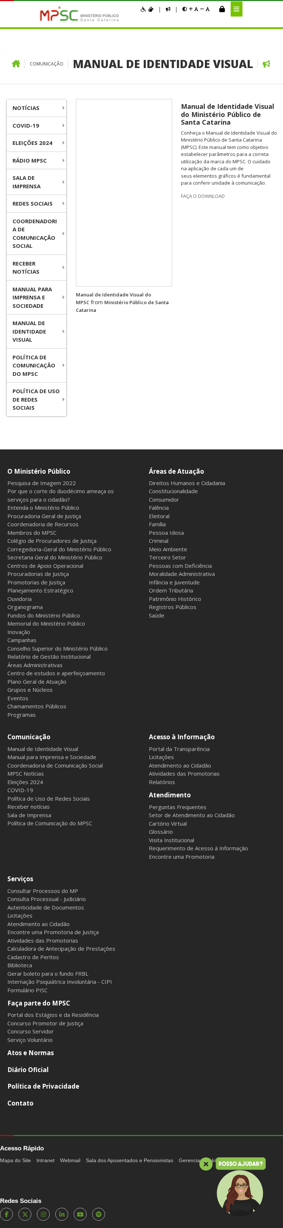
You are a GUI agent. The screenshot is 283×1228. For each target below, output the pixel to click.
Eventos (17, 698)
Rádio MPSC (30, 160)
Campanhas (21, 640)
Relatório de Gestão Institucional (49, 656)
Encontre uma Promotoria (181, 856)
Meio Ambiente (168, 549)
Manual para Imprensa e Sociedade (32, 297)
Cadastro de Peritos (33, 957)
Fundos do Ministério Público (43, 615)
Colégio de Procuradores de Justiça (52, 540)
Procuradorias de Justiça (38, 573)
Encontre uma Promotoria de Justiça (53, 932)
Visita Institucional (171, 840)
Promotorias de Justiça (36, 582)
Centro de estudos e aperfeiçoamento (56, 673)
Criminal (158, 540)
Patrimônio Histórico (175, 598)
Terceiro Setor (167, 557)
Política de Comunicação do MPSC (34, 365)
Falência (159, 507)
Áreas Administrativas (35, 665)
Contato (20, 1103)
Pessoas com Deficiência (180, 565)
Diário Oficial (28, 1069)
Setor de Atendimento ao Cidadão (192, 815)
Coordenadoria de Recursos (42, 524)
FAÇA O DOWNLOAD (203, 196)
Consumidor (164, 499)
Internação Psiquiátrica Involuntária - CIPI (59, 981)
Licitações (161, 757)
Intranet (45, 1160)
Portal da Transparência (179, 748)
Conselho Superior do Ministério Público (57, 648)
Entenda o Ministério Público (43, 507)
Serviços (20, 879)
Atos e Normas (30, 1053)
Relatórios (162, 782)
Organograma (25, 607)
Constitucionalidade (173, 491)
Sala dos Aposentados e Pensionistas (129, 1160)
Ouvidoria (19, 598)
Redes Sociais (33, 203)
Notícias (26, 107)
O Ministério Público (38, 471)
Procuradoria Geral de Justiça (44, 516)
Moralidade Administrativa (182, 573)
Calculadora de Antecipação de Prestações (61, 948)
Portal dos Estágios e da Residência (53, 1014)
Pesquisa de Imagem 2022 (41, 483)
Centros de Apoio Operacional (45, 565)
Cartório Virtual (168, 823)
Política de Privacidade (43, 1086)
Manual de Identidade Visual (163, 63)
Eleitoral (159, 516)
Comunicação (46, 64)
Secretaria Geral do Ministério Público (54, 557)
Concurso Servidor (30, 1031)
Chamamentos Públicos (36, 706)
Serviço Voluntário (30, 1039)
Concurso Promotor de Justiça (45, 1023)
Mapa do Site (15, 1160)
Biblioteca (19, 965)
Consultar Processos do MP (42, 890)
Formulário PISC (27, 990)
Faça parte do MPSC (38, 1003)
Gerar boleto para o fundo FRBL (47, 973)
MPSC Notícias (25, 773)
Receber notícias (26, 267)
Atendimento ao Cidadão (180, 765)
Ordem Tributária (171, 590)
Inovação (18, 632)
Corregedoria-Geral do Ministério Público (59, 549)
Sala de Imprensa (27, 182)
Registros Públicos (172, 607)
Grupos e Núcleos (30, 689)
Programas (21, 714)
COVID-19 (26, 125)
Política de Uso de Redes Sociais (36, 399)
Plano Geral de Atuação (36, 681)
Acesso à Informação (182, 737)
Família (157, 524)
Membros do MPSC (31, 532)
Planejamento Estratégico (40, 590)
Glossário (161, 831)
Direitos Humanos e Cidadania (187, 483)
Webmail (70, 1160)
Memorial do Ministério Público (46, 623)
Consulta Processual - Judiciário (46, 899)
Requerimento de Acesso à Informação (198, 848)
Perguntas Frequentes (177, 807)
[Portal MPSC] (83, 14)
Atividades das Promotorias (184, 773)
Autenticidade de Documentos (45, 907)
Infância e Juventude (174, 582)
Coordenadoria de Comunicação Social (35, 233)
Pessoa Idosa (166, 532)
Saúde (156, 615)
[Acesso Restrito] (222, 9)
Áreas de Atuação (176, 471)
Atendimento (170, 795)
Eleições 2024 (32, 142)
